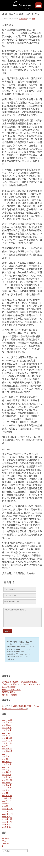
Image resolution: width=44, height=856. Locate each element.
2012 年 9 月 (7, 785)
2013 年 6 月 (6, 762)
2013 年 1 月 (6, 775)
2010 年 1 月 (6, 806)
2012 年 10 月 (7, 783)
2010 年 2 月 (7, 804)
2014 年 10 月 (7, 741)
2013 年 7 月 (6, 759)
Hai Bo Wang (21, 5)
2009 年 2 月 (7, 819)
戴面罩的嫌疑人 (8, 692)
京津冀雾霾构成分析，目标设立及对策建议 (19, 682)
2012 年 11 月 (7, 780)
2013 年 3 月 (6, 770)
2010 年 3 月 (6, 801)
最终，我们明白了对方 (11, 690)
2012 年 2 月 (6, 791)
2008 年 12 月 (7, 825)
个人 (33, 19)
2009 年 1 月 (7, 822)
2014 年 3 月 (6, 746)
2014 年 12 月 (7, 736)
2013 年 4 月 (6, 767)
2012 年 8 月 (7, 788)
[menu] (38, 5)
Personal (5, 838)
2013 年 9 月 (6, 754)
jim (3, 706)
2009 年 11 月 (7, 811)
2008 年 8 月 (7, 827)
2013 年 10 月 (7, 751)
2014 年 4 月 (7, 743)
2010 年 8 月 (7, 798)
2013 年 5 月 (6, 764)
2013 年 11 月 (7, 749)
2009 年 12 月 (7, 809)
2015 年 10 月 (7, 725)
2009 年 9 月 (7, 817)
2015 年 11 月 (7, 722)
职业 (4, 846)
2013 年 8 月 (6, 757)
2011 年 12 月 (7, 796)
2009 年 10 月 (7, 814)
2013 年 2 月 (6, 772)
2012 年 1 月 (6, 793)
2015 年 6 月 (6, 728)
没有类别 (6, 844)
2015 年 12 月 (7, 720)
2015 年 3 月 (6, 730)
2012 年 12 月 (7, 777)
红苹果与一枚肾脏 (9, 695)
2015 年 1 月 (6, 733)
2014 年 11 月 (7, 738)
